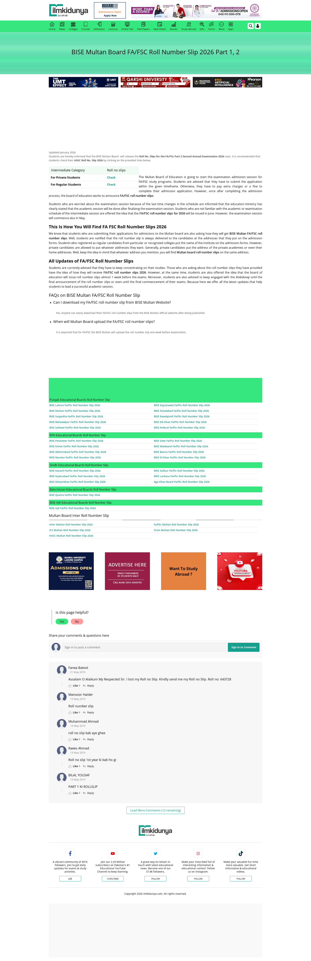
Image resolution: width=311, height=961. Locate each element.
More (221, 29)
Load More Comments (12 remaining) (155, 810)
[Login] (258, 26)
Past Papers (143, 29)
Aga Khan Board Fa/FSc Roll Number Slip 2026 (182, 481)
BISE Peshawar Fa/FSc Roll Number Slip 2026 (76, 440)
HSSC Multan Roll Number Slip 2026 (71, 535)
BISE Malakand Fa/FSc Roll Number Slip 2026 (181, 446)
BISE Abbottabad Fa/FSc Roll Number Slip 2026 (77, 452)
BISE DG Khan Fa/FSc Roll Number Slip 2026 (180, 422)
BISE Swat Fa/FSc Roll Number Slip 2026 (178, 440)
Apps (230, 29)
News (62, 29)
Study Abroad (188, 29)
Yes (62, 621)
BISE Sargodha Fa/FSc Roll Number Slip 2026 (76, 416)
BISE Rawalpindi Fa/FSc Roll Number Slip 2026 (181, 416)
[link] (110, 10)
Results (174, 29)
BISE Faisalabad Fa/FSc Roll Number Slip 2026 (181, 410)
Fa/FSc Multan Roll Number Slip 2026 (176, 524)
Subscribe (113, 878)
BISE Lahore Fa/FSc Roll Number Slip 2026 (74, 405)
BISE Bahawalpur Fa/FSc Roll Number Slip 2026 (77, 422)
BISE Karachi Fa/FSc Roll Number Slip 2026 (75, 470)
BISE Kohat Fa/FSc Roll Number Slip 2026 (74, 446)
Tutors (211, 29)
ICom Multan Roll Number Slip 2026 (176, 530)
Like (70, 878)
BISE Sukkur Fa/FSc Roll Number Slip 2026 (179, 470)
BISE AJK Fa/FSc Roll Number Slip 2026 (72, 508)
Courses (85, 29)
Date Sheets (159, 29)
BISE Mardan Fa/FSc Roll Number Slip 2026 (75, 457)
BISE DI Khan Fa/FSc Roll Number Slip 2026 (180, 457)
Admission (99, 29)
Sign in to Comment (243, 647)
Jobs (202, 29)
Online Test (127, 29)
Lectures (113, 29)
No (77, 621)
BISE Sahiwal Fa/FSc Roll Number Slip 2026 (75, 427)
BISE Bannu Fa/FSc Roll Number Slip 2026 (179, 452)
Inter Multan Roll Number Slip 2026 (71, 524)
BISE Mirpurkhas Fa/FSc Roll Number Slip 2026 (77, 481)
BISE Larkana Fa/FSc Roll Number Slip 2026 (180, 476)
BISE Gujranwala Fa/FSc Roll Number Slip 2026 (182, 405)
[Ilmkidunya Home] (68, 10)
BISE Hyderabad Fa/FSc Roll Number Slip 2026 (77, 476)
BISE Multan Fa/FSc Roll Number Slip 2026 (74, 410)
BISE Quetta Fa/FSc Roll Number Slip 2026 (74, 495)
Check (111, 177)
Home (52, 29)
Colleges (73, 29)
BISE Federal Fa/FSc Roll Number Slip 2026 (179, 427)
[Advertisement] (155, 115)
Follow (155, 878)
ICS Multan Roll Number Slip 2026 (70, 530)
